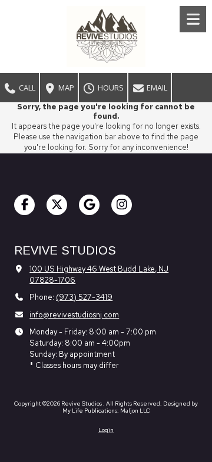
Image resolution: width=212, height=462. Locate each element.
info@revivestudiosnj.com (74, 315)
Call (26, 87)
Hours (110, 87)
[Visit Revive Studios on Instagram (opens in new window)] (121, 205)
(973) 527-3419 (84, 297)
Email (156, 87)
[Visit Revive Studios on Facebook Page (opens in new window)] (24, 205)
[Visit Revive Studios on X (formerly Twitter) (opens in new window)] (57, 205)
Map (65, 87)
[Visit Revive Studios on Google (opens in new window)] (89, 205)
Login (106, 430)
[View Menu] (193, 19)
